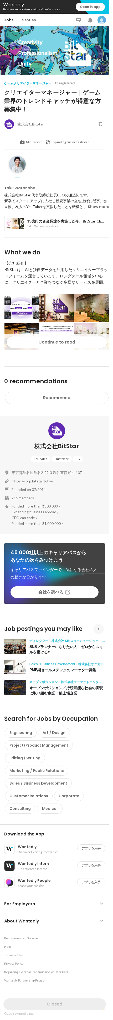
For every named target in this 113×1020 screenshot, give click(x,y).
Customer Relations (28, 796)
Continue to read (56, 342)
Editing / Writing (24, 758)
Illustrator (62, 459)
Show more (98, 206)
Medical (50, 808)
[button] (56, 834)
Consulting (20, 808)
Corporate (69, 796)
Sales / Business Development (38, 783)
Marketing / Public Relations (36, 770)
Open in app (90, 6)
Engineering (20, 732)
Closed (54, 1004)
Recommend (56, 398)
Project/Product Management (38, 745)
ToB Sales (40, 459)
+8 (78, 459)
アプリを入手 (91, 848)
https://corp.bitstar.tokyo (32, 481)
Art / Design (54, 732)
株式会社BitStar (56, 446)
